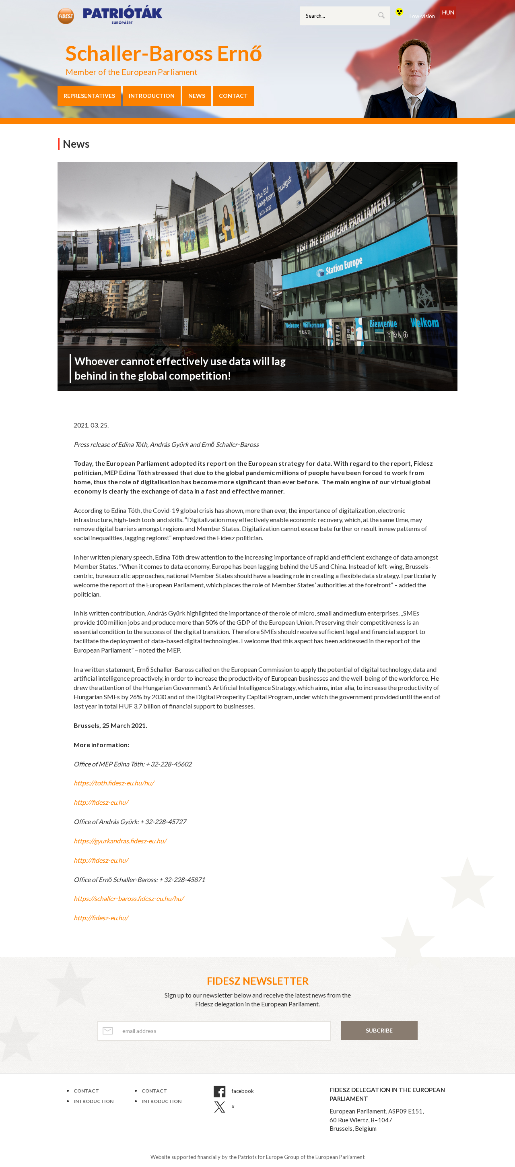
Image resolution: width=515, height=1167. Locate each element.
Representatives (89, 95)
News (196, 95)
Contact (233, 95)
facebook (242, 1091)
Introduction (152, 95)
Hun (448, 12)
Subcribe (379, 1030)
